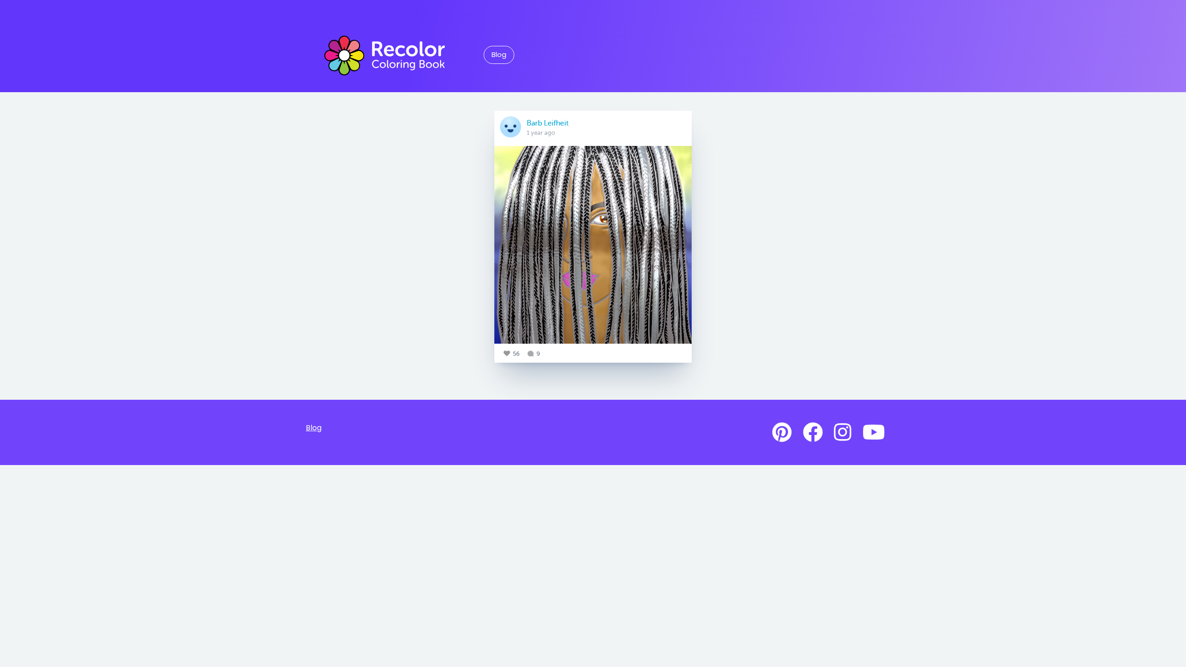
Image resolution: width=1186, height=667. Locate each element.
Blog (499, 54)
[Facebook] (813, 433)
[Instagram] (843, 433)
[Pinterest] (782, 433)
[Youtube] (874, 433)
